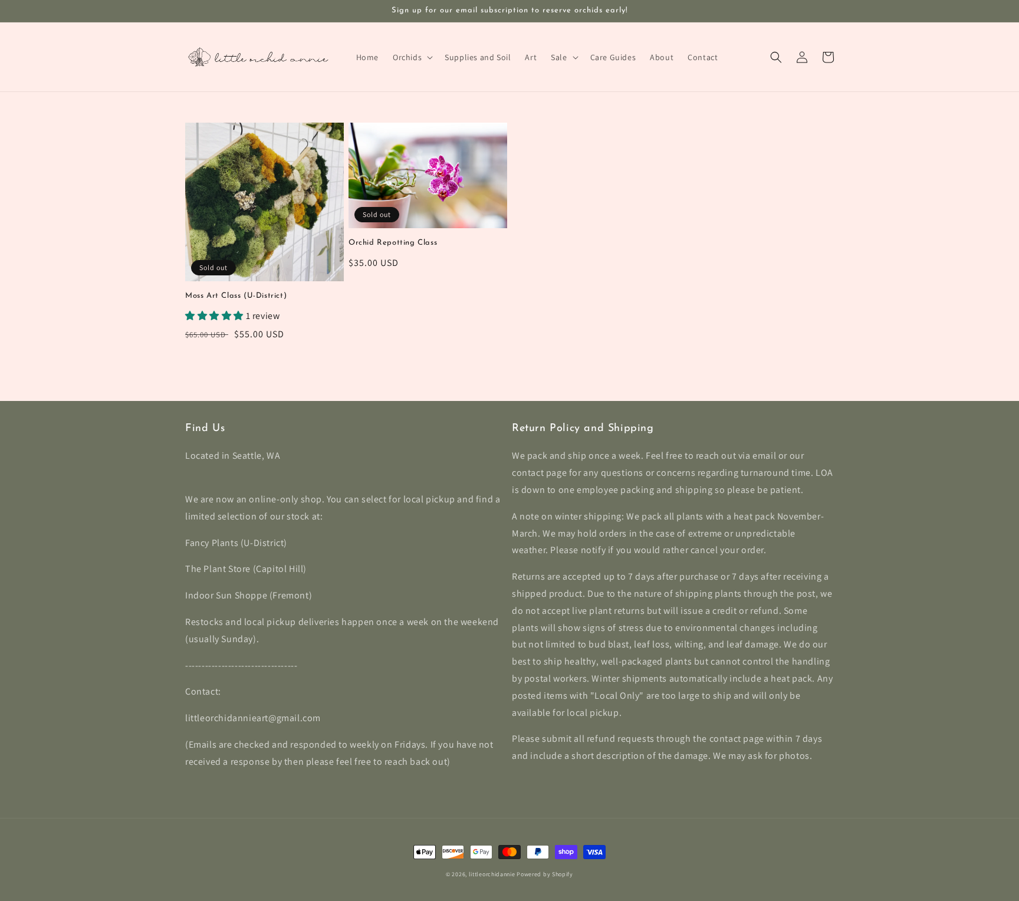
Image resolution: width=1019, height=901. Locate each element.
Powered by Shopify (545, 874)
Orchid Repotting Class (393, 242)
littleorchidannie (492, 874)
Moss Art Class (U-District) (236, 296)
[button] (412, 57)
